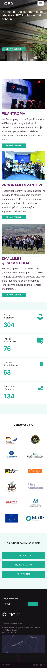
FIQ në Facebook (23, 556)
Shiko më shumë (14, 45)
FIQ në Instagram (23, 565)
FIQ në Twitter (24, 574)
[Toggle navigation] (40, 3)
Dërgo (33, 604)
